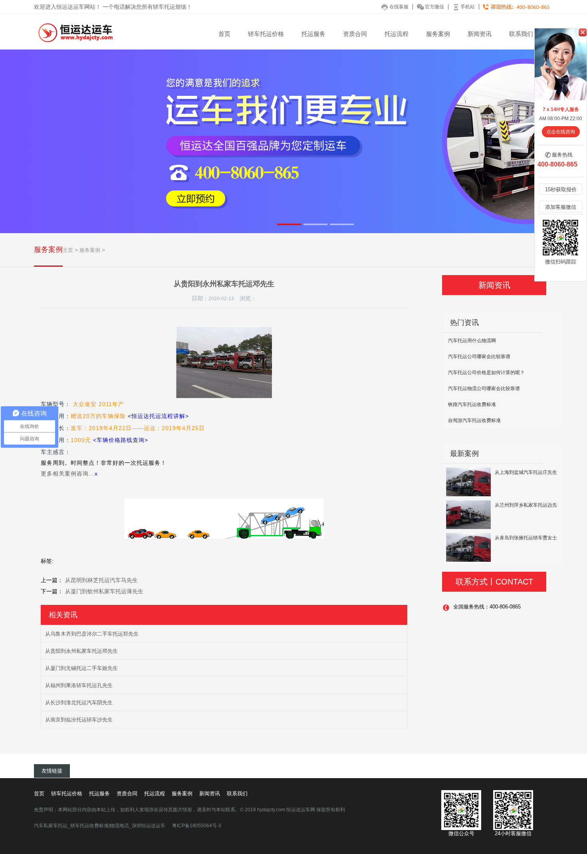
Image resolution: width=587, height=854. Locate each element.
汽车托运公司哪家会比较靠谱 (479, 356)
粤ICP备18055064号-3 (196, 825)
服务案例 (438, 33)
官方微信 (434, 7)
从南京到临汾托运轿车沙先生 (79, 720)
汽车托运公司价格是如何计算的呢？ (486, 372)
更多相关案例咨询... (68, 473)
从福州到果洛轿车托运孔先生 (79, 685)
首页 (224, 33)
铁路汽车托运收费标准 (472, 404)
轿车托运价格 (266, 33)
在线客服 (399, 7)
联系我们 (521, 33)
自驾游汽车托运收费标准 (474, 420)
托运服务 (313, 33)
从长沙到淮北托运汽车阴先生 (79, 702)
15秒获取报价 (561, 189)
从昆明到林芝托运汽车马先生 (101, 580)
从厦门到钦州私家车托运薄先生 (104, 591)
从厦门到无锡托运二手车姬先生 (81, 668)
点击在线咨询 (560, 132)
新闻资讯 (480, 33)
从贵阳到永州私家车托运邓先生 (81, 651)
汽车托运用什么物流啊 (472, 340)
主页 (68, 250)
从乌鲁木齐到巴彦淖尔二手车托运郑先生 (92, 634)
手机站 (467, 7)
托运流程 (397, 33)
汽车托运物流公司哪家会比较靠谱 (484, 388)
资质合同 (355, 33)
